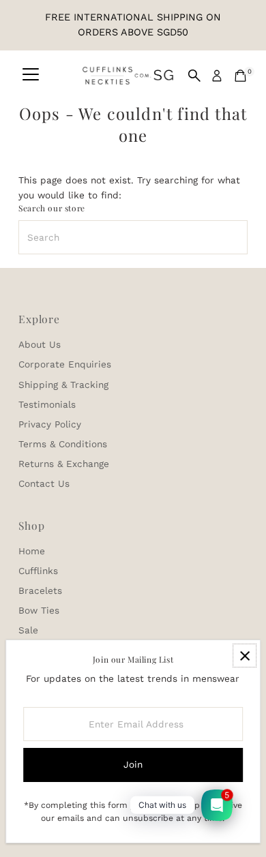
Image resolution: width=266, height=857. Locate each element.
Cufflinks (38, 570)
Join (133, 764)
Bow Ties (38, 610)
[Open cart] (240, 76)
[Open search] (194, 76)
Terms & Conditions (62, 443)
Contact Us (44, 483)
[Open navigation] (30, 76)
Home (31, 550)
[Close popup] (244, 655)
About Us (39, 344)
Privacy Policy (49, 424)
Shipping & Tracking (63, 384)
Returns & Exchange (63, 463)
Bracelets (40, 590)
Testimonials (47, 404)
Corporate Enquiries (64, 364)
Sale (28, 630)
